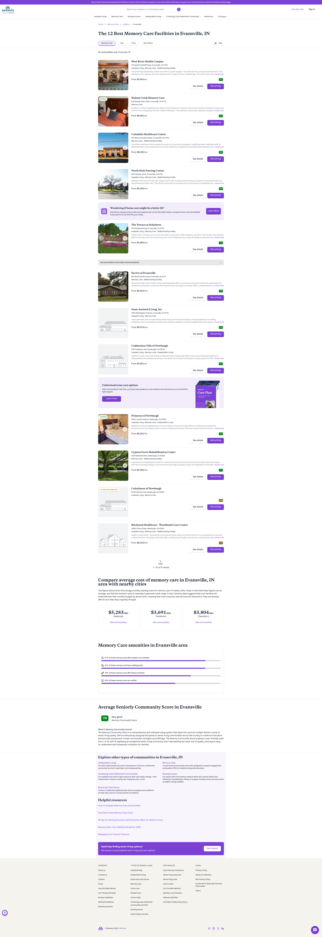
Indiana (126, 24)
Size (122, 43)
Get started (212, 848)
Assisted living (136, 870)
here (229, 2)
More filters (148, 43)
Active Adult (136, 897)
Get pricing (215, 86)
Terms (198, 891)
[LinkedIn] (222, 928)
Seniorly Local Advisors (172, 893)
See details (198, 86)
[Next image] (125, 75)
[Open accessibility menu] (5, 913)
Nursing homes (137, 910)
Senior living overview (139, 914)
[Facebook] (209, 928)
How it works (168, 884)
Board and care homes (140, 879)
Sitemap (122, 928)
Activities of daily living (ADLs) (175, 902)
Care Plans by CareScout (173, 870)
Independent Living (153, 16)
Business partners (105, 907)
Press (100, 884)
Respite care (136, 893)
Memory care (136, 884)
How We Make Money (107, 888)
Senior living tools (170, 879)
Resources (208, 16)
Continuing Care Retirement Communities (118, 774)
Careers (101, 879)
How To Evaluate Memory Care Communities (119, 806)
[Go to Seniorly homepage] (100, 928)
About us (101, 870)
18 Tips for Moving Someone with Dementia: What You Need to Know (130, 820)
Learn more (111, 399)
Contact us (102, 875)
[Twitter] (218, 928)
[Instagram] (213, 928)
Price (133, 43)
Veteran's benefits (170, 897)
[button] (178, 9)
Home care (135, 888)
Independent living (138, 875)
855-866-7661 (298, 9)
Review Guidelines (105, 897)
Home (100, 24)
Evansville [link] (137, 24)
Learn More (213, 211)
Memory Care (117, 16)
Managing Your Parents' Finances (113, 834)
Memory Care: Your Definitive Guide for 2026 (119, 827)
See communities (118, 622)
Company (222, 16)
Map (220, 43)
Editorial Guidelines (106, 902)
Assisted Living (100, 16)
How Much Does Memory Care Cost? (115, 813)
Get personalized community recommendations (119, 262)
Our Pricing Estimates (107, 893)
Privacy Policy (201, 870)
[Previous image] (101, 75)
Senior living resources (172, 875)
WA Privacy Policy (202, 879)
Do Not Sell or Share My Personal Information (208, 885)
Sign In (312, 9)
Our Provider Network (172, 888)
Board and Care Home (108, 788)
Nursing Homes (134, 16)
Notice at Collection (203, 875)
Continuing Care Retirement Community (182, 16)
